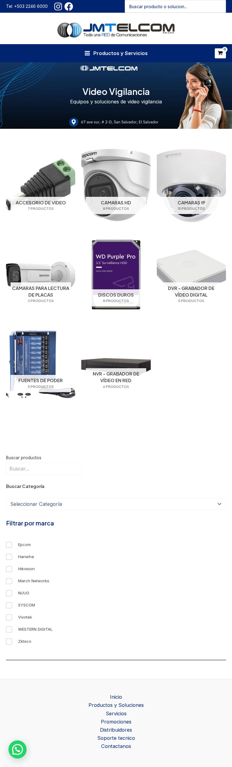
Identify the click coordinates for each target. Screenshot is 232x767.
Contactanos (116, 746)
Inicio (116, 697)
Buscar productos (23, 457)
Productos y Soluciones (116, 705)
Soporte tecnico (116, 738)
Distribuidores (116, 730)
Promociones (116, 722)
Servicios (116, 713)
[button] (17, 749)
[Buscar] (221, 6)
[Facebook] (68, 6)
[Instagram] (58, 6)
